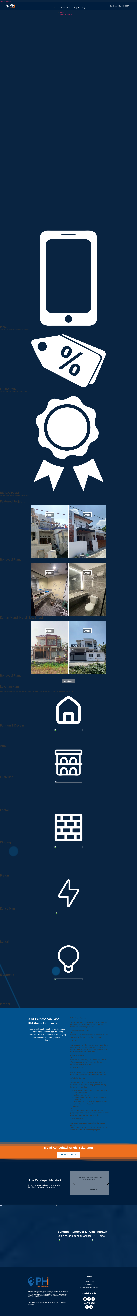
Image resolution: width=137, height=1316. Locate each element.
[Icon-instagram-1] (89, 1299)
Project (76, 8)
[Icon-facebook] (93, 1299)
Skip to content (5, 1)
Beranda (55, 8)
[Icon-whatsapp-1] (85, 1299)
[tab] (89, 1019)
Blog (83, 8)
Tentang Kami (65, 8)
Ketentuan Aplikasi (66, 15)
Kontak (62, 12)
